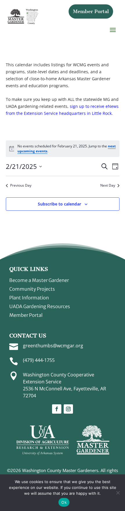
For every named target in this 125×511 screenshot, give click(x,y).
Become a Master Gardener (39, 280)
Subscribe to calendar (59, 204)
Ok (64, 502)
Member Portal (91, 11)
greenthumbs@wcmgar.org (53, 345)
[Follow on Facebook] (56, 409)
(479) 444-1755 (39, 360)
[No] (118, 493)
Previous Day (20, 185)
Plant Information (29, 298)
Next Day (107, 185)
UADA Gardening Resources (39, 306)
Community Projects (32, 289)
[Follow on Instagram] (68, 409)
